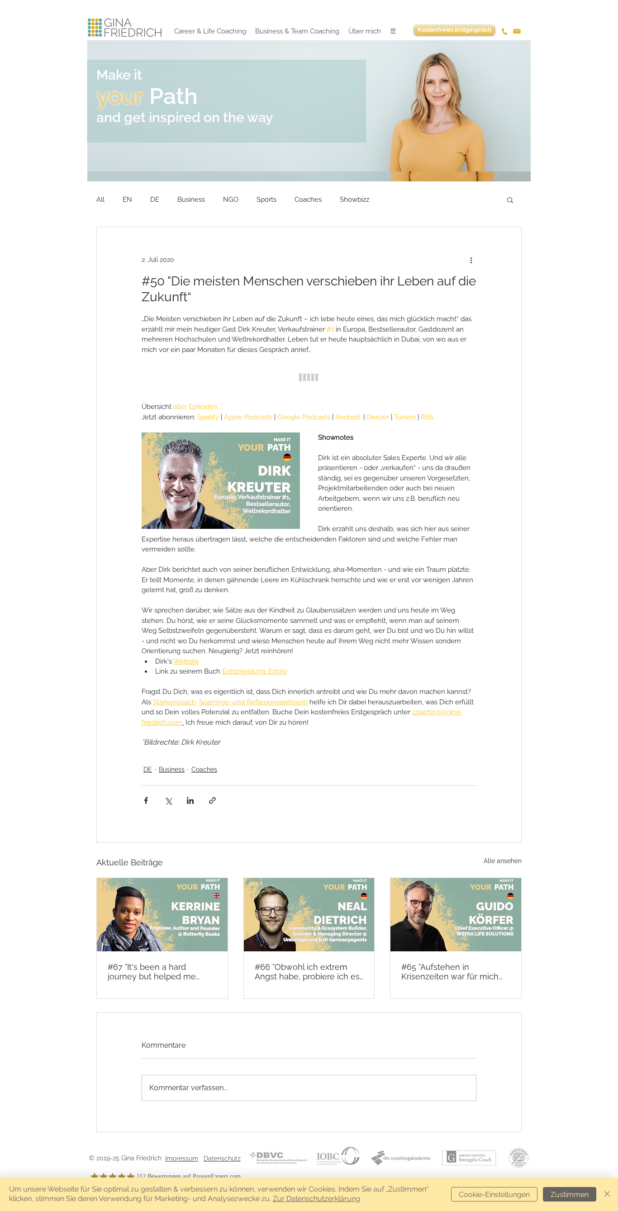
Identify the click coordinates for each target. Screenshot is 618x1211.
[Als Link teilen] (212, 800)
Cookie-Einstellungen (494, 1194)
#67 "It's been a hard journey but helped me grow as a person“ (152, 971)
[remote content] (309, 378)
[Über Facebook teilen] (146, 800)
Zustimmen (570, 1194)
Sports (266, 199)
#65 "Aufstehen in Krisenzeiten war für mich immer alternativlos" (450, 971)
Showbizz (354, 199)
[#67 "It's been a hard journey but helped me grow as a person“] (162, 914)
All (100, 199)
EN (127, 199)
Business (191, 199)
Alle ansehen (503, 860)
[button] (510, 199)
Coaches (308, 199)
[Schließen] (607, 1194)
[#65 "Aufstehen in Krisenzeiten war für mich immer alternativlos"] (455, 914)
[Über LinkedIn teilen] (190, 800)
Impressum (181, 1158)
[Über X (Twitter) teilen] (168, 800)
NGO (230, 199)
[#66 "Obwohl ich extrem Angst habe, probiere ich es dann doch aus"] (309, 914)
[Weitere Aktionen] (471, 259)
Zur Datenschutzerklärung (316, 1198)
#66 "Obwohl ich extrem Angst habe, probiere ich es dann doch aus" (307, 971)
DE (154, 199)
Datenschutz (222, 1158)
